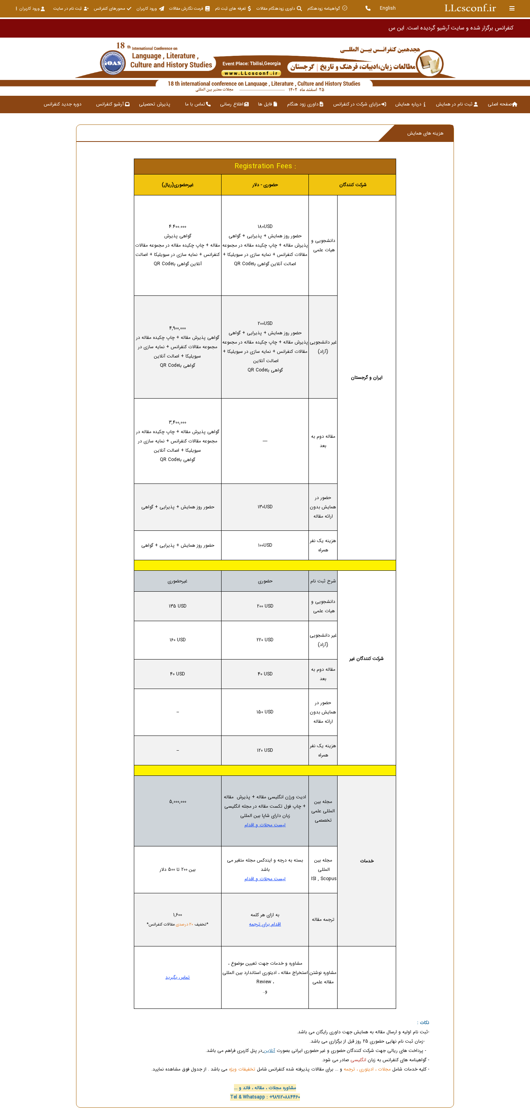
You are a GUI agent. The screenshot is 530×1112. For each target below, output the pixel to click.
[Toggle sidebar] (512, 8)
